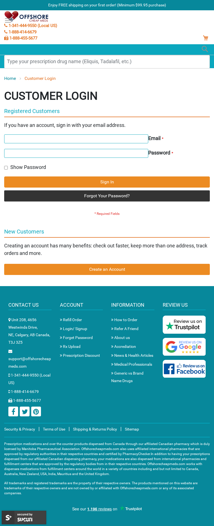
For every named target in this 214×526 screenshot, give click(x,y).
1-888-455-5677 (22, 38)
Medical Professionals (132, 364)
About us (121, 337)
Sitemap (132, 429)
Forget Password (77, 337)
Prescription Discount (81, 355)
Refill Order (72, 320)
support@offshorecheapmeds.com (29, 362)
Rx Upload (71, 346)
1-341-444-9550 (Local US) (32, 25)
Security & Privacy (19, 429)
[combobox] (107, 61)
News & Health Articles (133, 355)
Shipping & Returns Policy (95, 429)
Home (10, 78)
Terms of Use (54, 429)
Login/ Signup (74, 328)
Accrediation (124, 346)
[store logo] (26, 16)
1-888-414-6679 (22, 32)
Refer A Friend (125, 328)
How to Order (125, 320)
